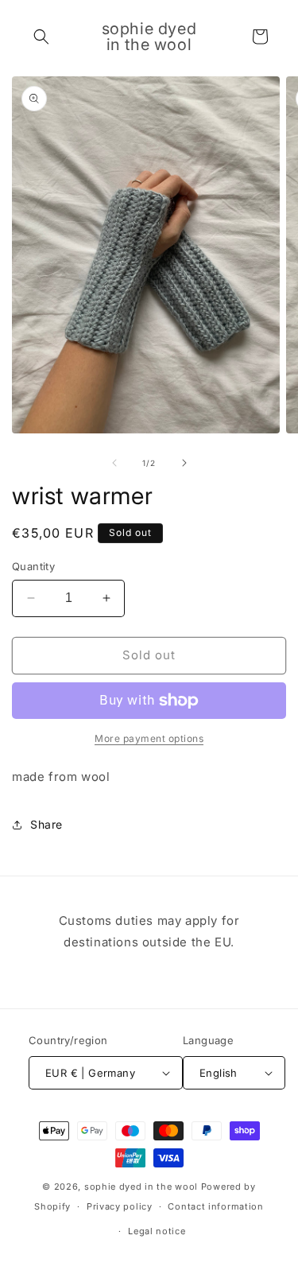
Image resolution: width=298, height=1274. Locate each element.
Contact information (215, 1206)
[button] (41, 36)
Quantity (33, 566)
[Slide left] (114, 462)
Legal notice (156, 1231)
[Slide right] (184, 462)
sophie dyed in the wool (141, 1186)
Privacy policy (120, 1206)
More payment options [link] (149, 738)
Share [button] (46, 824)
